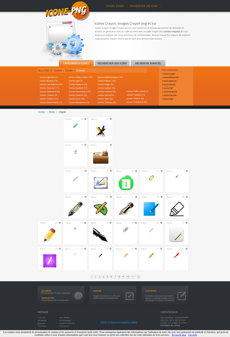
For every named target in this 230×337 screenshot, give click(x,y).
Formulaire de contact (170, 325)
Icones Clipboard (50, 91)
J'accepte (192, 335)
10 (127, 276)
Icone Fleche (169, 84)
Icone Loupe (169, 73)
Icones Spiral (106, 95)
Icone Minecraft (171, 77)
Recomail (46, 291)
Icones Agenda (49, 77)
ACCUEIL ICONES (115, 6)
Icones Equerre (78, 84)
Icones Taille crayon (137, 91)
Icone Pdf (168, 88)
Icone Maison (170, 80)
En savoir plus (179, 335)
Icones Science (107, 91)
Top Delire (42, 326)
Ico (70, 119)
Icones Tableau (107, 102)
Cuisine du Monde (67, 323)
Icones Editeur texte (80, 77)
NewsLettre (47, 298)
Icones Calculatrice (51, 84)
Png (67, 119)
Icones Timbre (135, 98)
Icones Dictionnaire (51, 102)
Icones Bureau (48, 80)
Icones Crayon (49, 98)
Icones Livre (77, 98)
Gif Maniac (42, 320)
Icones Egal (75, 80)
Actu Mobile (64, 317)
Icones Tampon (136, 94)
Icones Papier (107, 80)
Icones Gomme (78, 95)
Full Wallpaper (65, 320)
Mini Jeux (41, 323)
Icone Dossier (170, 95)
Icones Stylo (105, 98)
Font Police (64, 326)
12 (138, 276)
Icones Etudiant (78, 88)
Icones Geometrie (80, 91)
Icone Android (170, 91)
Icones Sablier (106, 88)
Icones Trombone (137, 102)
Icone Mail (168, 98)
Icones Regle (106, 84)
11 (133, 276)
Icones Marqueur (79, 102)
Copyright (150, 291)
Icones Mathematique (110, 77)
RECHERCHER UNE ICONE (144, 6)
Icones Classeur (49, 88)
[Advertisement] (143, 51)
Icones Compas (48, 95)
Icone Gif (41, 317)
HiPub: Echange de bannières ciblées (119, 322)
